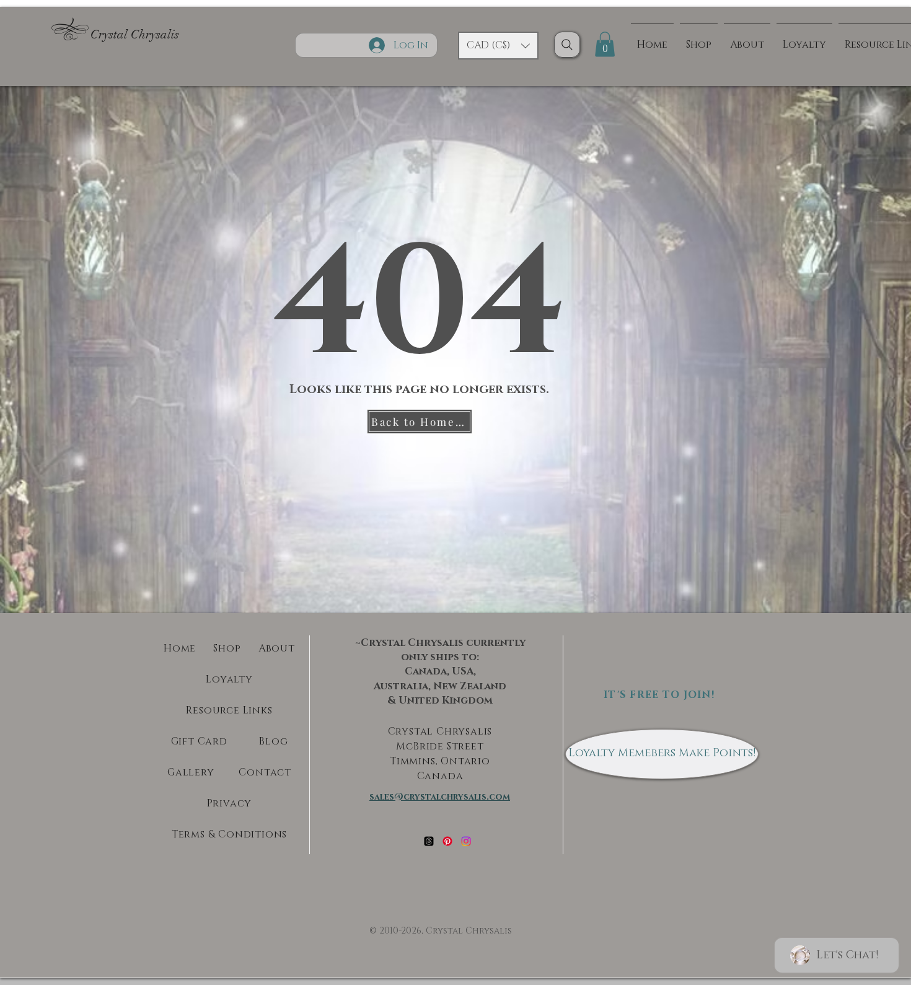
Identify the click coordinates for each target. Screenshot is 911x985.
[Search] (567, 45)
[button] (498, 46)
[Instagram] (466, 841)
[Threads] (429, 841)
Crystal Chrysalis (134, 34)
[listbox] (498, 46)
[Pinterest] (447, 841)
